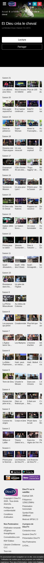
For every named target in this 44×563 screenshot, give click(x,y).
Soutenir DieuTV (29, 534)
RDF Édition (9, 541)
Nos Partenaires (29, 542)
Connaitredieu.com (12, 537)
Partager (22, 46)
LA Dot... (25, 546)
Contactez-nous (29, 531)
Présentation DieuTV (31, 538)
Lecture (22, 39)
